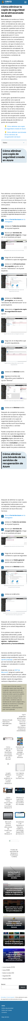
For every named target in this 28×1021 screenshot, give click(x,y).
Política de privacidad (7, 1008)
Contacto (4, 1012)
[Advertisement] (14, 178)
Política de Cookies (7, 1010)
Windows (5, 978)
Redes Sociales (6, 973)
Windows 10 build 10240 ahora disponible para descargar (7, 722)
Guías (4, 970)
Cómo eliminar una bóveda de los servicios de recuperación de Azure (15, 134)
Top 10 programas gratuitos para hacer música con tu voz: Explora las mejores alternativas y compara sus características (21, 722)
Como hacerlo (6, 967)
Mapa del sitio (5, 1017)
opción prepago (7, 660)
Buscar (3, 984)
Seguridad (5, 976)
